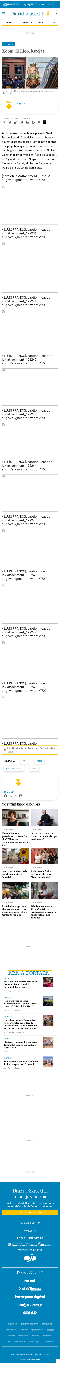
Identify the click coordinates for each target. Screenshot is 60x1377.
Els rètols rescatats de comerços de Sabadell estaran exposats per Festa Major (20, 1045)
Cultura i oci (8, 44)
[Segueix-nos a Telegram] (35, 1197)
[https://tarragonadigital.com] (30, 1297)
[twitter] (10, 796)
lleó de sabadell (14, 768)
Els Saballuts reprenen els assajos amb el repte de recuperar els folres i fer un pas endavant (14, 910)
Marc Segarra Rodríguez (12, 990)
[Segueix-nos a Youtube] (44, 1197)
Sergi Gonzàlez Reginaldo (13, 1032)
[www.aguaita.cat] (12, 1324)
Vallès (28, 22)
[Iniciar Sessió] (56, 13)
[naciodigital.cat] (29, 1324)
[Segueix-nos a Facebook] (15, 1197)
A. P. (5, 1051)
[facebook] (5, 796)
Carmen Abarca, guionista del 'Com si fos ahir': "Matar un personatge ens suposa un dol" (15, 839)
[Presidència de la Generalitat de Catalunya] (22, 1244)
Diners (41, 22)
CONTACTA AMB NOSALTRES (30, 1213)
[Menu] (3, 13)
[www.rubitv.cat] (9, 1342)
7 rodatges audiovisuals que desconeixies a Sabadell (14, 874)
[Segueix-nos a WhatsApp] (31, 1197)
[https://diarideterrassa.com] (30, 1289)
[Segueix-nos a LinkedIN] (40, 1197)
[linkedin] (20, 796)
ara (24, 761)
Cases (50, 4)
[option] (30, 76)
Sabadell (12, 22)
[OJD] (30, 1258)
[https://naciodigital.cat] (30, 1281)
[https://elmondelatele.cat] (30, 1305)
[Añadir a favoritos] (44, 122)
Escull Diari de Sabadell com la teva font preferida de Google (31, 750)
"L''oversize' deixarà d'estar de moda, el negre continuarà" (44, 836)
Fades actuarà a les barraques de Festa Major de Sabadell (41, 874)
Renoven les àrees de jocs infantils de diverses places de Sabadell (20, 1062)
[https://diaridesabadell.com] (30, 1273)
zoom (34, 768)
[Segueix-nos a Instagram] (26, 1197)
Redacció (20, 103)
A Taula (42, 4)
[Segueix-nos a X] (21, 1197)
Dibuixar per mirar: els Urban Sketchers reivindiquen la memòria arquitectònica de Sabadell (43, 912)
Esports (7, 978)
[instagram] (16, 796)
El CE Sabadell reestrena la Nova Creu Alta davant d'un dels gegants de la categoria (20, 984)
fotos (39, 761)
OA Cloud (36, 1359)
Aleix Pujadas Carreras (12, 1067)
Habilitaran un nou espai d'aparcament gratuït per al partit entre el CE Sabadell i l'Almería (20, 1004)
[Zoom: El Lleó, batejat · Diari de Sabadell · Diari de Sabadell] (30, 13)
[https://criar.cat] (30, 1313)
